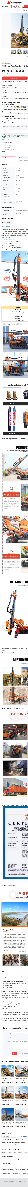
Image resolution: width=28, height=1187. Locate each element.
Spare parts (17, 1145)
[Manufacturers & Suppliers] (14, 2)
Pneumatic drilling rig (6, 1139)
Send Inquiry (14, 78)
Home (2, 10)
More (2, 1176)
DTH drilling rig (18, 1139)
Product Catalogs (22, 1136)
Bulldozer (3, 1145)
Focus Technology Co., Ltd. (18, 1181)
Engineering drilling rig (20, 1142)
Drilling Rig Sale (6, 1173)
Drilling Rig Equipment (8, 1169)
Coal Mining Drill (6, 1159)
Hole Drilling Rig (16, 1173)
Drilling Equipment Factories (9, 1166)
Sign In (3, 151)
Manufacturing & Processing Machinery (13, 10)
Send (14, 1053)
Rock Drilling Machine (18, 1159)
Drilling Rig (25, 10)
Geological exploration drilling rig (9, 1142)
